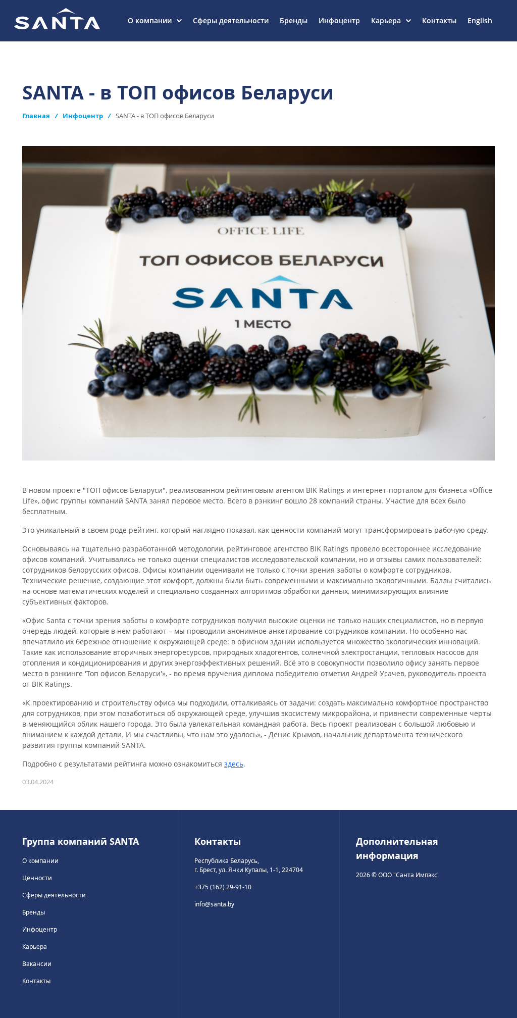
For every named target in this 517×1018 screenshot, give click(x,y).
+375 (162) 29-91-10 (222, 887)
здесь (233, 764)
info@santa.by (214, 904)
